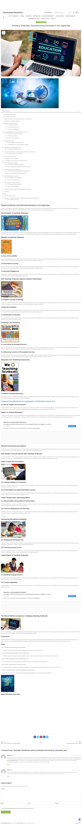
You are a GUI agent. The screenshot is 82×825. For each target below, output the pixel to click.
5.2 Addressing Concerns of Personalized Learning (17, 144)
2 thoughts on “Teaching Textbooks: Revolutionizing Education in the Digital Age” (21, 198)
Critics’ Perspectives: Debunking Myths (12, 169)
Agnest (8, 769)
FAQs (5, 193)
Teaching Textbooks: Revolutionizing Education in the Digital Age (18, 118)
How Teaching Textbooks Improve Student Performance (16, 132)
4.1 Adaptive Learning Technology (14, 133)
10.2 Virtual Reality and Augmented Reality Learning (19, 166)
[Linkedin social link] (44, 737)
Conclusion (6, 191)
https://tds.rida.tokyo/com (12, 760)
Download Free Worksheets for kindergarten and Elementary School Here (19, 151)
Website (57, 803)
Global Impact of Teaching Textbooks (12, 182)
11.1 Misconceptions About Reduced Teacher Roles (18, 171)
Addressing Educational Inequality (11, 176)
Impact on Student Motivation (10, 156)
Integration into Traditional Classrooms (12, 147)
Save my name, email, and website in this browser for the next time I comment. (18, 808)
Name (2, 803)
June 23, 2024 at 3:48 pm (76, 769)
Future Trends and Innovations (10, 162)
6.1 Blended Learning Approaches (14, 149)
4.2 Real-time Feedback (12, 135)
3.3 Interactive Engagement (13, 129)
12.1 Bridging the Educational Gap (15, 177)
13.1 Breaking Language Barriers (15, 184)
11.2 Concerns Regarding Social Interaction (17, 173)
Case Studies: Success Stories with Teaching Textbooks (16, 160)
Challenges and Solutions (9, 140)
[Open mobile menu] (3, 17)
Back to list (41, 743)
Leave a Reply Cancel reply (13, 199)
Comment (3, 788)
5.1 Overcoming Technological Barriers (15, 142)
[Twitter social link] (38, 737)
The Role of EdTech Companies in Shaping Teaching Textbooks (17, 189)
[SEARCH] (70, 12)
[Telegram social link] (47, 737)
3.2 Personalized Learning (12, 127)
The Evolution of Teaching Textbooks (12, 121)
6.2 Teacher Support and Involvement (15, 153)
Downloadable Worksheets (9, 114)
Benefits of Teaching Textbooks (10, 123)
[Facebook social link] (35, 737)
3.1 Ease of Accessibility (12, 124)
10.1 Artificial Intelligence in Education (16, 164)
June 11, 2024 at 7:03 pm (76, 755)
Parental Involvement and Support (11, 158)
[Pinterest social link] (41, 737)
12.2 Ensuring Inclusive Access (14, 179)
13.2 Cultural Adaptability (13, 186)
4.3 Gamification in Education (13, 138)
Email (29, 803)
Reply (8, 764)
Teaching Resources (41, 22)
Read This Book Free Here (9, 195)
